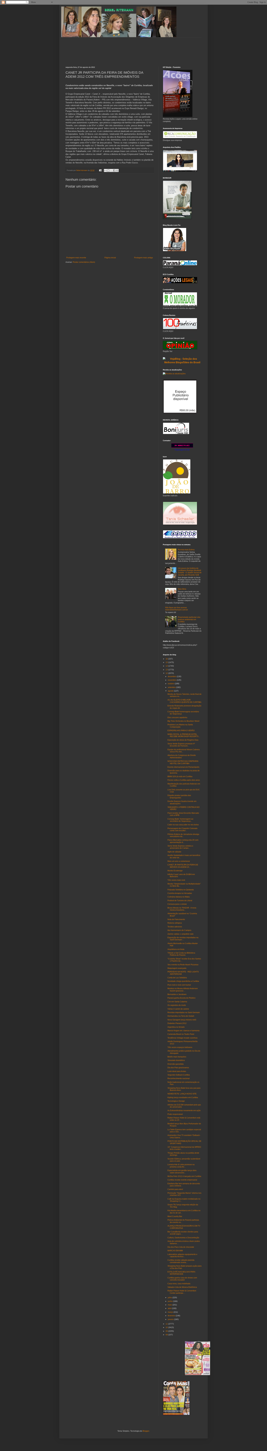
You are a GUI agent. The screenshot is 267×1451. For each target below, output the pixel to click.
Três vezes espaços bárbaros (179, 1047)
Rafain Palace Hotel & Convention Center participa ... (181, 1292)
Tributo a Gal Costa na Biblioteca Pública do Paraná (181, 954)
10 (167, 1327)
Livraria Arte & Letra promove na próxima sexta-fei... (181, 1165)
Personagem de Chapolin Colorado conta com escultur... (182, 829)
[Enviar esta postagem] (100, 170)
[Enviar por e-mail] (105, 170)
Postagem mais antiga (143, 258)
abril (170, 1308)
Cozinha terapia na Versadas (179, 893)
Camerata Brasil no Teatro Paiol (180, 1034)
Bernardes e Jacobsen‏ (176, 994)
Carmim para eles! (175, 1189)
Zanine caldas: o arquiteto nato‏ (180, 934)
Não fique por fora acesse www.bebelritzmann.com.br (176, 609)
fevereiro (172, 1316)
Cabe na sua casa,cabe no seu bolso (183, 825)
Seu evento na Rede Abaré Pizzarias (182, 965)
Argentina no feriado (176, 1027)
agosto (171, 691)
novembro (172, 680)
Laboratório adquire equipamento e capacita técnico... (182, 1255)
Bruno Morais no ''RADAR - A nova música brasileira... (181, 909)
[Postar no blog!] (108, 170)
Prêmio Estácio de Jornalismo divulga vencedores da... (183, 835)
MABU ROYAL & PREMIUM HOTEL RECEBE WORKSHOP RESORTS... (183, 735)
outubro (171, 684)
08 (167, 1335)
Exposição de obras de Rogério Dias (182, 740)
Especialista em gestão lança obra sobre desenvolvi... (181, 1171)
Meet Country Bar (174, 1216)
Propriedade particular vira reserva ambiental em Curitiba (189, 619)
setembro (172, 687)
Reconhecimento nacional (178, 1078)
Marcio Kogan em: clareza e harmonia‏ (183, 1031)
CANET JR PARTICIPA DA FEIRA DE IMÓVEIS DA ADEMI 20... (182, 866)
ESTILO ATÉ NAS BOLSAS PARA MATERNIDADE (181, 1273)
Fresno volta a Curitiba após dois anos (183, 780)
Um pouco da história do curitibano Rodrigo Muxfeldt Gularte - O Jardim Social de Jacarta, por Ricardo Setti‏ (189, 571)
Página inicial (110, 258)
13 (167, 670)
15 (167, 662)
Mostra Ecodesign (175, 871)
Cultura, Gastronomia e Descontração (183, 1238)
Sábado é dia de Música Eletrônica (182, 1287)
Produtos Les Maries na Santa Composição (180, 726)
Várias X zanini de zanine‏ (178, 1009)
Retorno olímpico (174, 923)
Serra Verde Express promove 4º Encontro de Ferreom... (181, 745)
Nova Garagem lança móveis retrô (181, 1020)
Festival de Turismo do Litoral (179, 900)
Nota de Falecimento (176, 919)
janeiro (171, 1319)
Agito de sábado (174, 852)
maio (170, 1305)
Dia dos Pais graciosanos (178, 1068)
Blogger (146, 1431)
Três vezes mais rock (176, 880)
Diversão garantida (175, 1064)
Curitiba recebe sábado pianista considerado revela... (180, 1261)
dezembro (172, 676)
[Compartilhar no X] (111, 170)
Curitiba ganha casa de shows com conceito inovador (182, 1279)
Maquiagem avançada (176, 968)
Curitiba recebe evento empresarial (182, 1180)
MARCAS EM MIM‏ (175, 1251)
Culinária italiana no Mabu (178, 897)
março (171, 1312)
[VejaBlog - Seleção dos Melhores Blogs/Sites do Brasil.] (182, 360)
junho (170, 1301)
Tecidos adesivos (174, 927)
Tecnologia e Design (176, 1101)
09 (167, 1331)
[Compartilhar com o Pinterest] (117, 170)
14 (167, 666)
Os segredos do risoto (176, 1005)
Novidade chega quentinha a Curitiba (183, 981)
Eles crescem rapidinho (177, 717)
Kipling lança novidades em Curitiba (182, 1097)
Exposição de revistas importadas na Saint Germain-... (182, 938)
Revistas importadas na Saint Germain (183, 1012)
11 (167, 1324)
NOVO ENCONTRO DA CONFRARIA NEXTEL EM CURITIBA (182, 762)
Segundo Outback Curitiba (178, 1075)
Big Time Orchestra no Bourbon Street (183, 721)
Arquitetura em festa (175, 949)
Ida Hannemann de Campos (179, 930)
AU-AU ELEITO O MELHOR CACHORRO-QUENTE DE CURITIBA (184, 701)
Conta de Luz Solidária (177, 978)
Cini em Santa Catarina (177, 1002)
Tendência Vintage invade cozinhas (182, 1038)
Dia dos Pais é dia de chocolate (180, 1247)
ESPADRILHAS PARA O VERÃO (181, 730)
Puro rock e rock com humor (179, 985)
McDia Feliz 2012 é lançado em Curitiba (184, 1176)
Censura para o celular (177, 904)
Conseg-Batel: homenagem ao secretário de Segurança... (180, 820)
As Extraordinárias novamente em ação (184, 1110)
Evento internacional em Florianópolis (183, 767)
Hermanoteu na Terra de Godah (180, 1016)
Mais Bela (182, 589)
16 (167, 659)
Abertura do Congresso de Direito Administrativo (181, 756)
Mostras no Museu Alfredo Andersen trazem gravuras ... (182, 989)
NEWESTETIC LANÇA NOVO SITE (182, 1094)
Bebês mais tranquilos (176, 1057)
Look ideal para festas (176, 1071)
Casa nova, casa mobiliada (178, 1284)
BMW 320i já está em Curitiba (179, 776)
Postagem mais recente (76, 258)
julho (170, 1297)
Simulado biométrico (176, 1060)
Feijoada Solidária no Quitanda (180, 890)
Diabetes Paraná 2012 (176, 1023)
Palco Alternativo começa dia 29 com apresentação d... (182, 841)
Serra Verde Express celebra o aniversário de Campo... (180, 847)
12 (167, 673)
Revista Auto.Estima (186, 550)
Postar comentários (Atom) (84, 262)
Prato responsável (175, 1114)
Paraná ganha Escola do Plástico (181, 998)
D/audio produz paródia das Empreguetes (179, 796)
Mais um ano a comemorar (178, 861)
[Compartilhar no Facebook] (114, 170)
